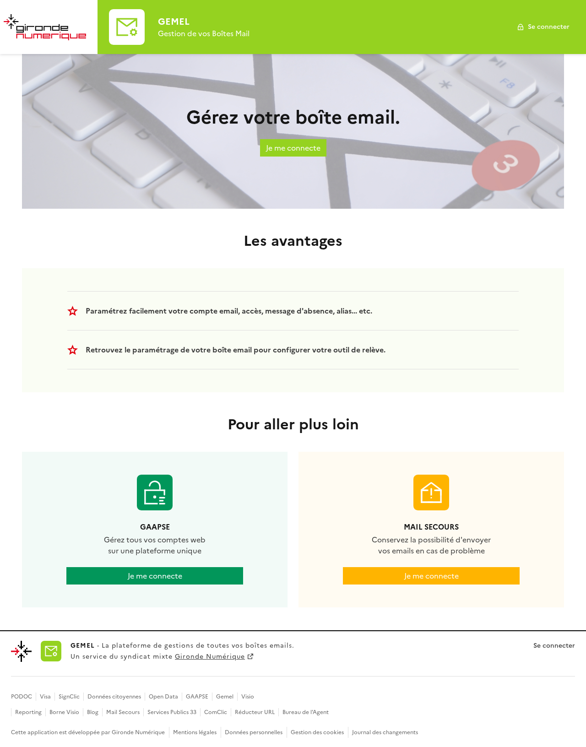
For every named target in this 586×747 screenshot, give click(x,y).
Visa (45, 697)
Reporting (28, 712)
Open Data (163, 697)
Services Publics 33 (171, 712)
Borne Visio (64, 712)
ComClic (215, 712)
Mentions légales (195, 732)
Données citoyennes (114, 697)
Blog (92, 712)
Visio (247, 697)
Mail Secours (123, 712)
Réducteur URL (255, 712)
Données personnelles (253, 732)
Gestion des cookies (317, 732)
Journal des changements (385, 732)
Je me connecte (293, 147)
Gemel (224, 697)
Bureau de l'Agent (305, 712)
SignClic (69, 697)
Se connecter (549, 27)
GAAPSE (197, 697)
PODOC (21, 697)
